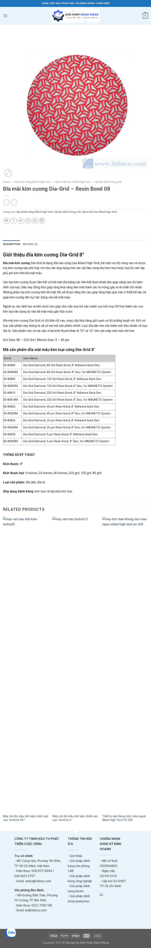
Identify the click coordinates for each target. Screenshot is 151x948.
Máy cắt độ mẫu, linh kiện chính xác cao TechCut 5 (75, 818)
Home (6, 181)
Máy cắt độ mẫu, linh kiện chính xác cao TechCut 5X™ (25, 818)
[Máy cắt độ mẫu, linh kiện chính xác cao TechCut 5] (75, 664)
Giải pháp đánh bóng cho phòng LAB (79, 866)
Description (11, 244)
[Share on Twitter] (20, 220)
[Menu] (5, 15)
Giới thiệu (76, 856)
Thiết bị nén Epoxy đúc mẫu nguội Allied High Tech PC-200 (124, 818)
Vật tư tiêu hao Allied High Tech (72, 181)
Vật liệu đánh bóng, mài (108, 181)
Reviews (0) (30, 244)
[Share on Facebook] (13, 220)
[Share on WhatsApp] (6, 220)
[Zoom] (8, 173)
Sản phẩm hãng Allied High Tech (32, 181)
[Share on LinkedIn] (42, 220)
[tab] (11, 244)
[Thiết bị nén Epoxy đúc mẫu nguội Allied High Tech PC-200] (125, 664)
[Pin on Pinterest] (35, 220)
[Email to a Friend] (28, 220)
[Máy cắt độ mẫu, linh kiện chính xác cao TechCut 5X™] (26, 664)
